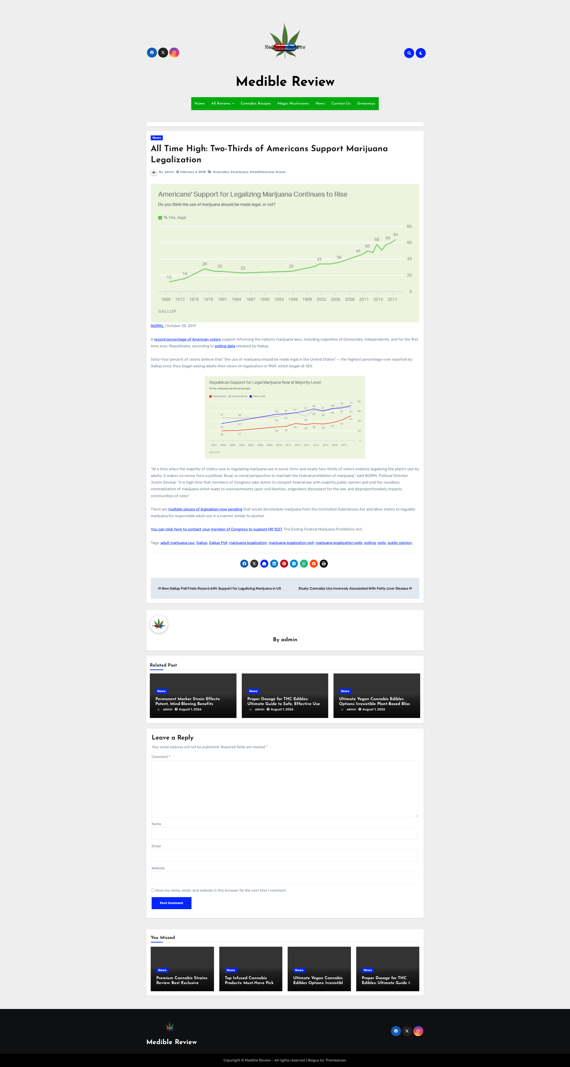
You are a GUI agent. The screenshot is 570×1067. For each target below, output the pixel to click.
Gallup (201, 543)
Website (158, 868)
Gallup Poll (218, 543)
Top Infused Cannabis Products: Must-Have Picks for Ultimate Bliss (250, 983)
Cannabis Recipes (256, 103)
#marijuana (239, 172)
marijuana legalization (248, 543)
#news (280, 172)
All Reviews (221, 103)
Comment (161, 757)
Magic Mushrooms (293, 103)
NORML (157, 326)
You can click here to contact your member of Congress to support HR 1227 (216, 529)
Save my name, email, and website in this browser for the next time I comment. (221, 890)
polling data (225, 346)
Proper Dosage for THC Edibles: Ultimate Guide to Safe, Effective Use (387, 983)
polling (370, 543)
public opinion (400, 543)
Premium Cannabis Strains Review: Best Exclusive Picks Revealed (181, 983)
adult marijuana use (178, 543)
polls (382, 543)
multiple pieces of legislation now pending (205, 509)
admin (169, 172)
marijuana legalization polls (339, 543)
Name (156, 824)
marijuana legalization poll (291, 543)
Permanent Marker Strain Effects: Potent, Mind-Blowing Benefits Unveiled (187, 704)
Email (156, 846)
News (320, 103)
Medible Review (285, 82)
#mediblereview (262, 172)
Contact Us (341, 103)
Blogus (313, 1060)
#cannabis (221, 172)
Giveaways (366, 103)
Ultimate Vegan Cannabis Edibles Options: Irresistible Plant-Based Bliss (319, 983)
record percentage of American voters (187, 339)
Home (200, 103)
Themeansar (335, 1060)
